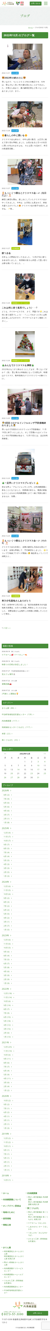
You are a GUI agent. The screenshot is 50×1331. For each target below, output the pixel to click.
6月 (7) (7, 963)
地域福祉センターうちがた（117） (17, 727)
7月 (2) (7, 906)
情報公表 (7, 1224)
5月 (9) (7, 1074)
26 (5, 777)
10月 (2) (7, 1100)
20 (12, 773)
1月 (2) (7, 1090)
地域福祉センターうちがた (20, 303)
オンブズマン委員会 (12, 1205)
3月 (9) (7, 975)
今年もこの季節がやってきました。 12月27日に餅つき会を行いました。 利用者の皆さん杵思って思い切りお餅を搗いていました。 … (24, 260)
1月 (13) (7, 1037)
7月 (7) (7, 1066)
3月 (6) (7, 1082)
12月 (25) (8, 1047)
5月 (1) (7, 1158)
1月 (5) (7, 929)
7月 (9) (7, 799)
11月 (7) (7, 836)
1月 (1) (7, 1170)
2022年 (5, 988)
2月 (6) (7, 1033)
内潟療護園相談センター (13, 1286)
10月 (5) (7, 947)
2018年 (5, 1175)
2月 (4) (7, 1086)
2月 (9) (7, 979)
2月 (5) (7, 872)
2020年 (5, 1096)
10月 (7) (7, 840)
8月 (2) (7, 795)
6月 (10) (7, 1017)
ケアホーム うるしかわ (37, 1223)
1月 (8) (7, 822)
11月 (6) (7, 944)
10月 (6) (7, 894)
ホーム (30, 27)
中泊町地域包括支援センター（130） (17, 714)
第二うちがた (33, 1208)
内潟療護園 (15, 248)
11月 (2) (7, 1142)
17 (38, 769)
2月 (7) (7, 926)
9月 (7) (7, 844)
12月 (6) (7, 886)
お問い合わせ (35, 3)
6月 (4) (7, 856)
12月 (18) (8, 993)
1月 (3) (7, 876)
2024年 (5, 881)
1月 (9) (7, 983)
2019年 (5, 1133)
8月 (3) (7, 902)
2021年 (5, 1042)
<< (5, 753)
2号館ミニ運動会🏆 (10, 693)
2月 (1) (7, 818)
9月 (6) (7, 951)
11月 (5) (7, 890)
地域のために (9, 1212)
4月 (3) (7, 864)
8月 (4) (7, 955)
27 (12, 777)
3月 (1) (7, 921)
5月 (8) (7, 967)
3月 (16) (7, 1029)
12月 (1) (7, 1180)
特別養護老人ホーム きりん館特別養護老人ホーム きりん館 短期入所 (14, 1255)
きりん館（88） (8, 708)
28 (18, 777)
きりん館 (15, 73)
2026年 (5, 790)
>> (45, 753)
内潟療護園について (12, 1199)
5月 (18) (7, 1021)
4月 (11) (7, 1078)
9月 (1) (7, 1150)
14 (18, 769)
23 (31, 773)
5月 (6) (7, 807)
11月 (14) (8, 997)
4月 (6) (7, 810)
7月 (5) (7, 959)
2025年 (5, 828)
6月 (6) (7, 803)
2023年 (5, 935)
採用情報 (7, 1218)
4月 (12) (7, 1025)
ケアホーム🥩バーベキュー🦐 (14, 654)
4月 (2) (7, 918)
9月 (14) (7, 1005)
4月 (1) (7, 1116)
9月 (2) (7, 898)
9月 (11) (7, 1058)
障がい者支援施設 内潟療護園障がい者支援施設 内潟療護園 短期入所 (38, 1200)
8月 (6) (7, 1063)
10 (38, 765)
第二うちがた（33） (10, 740)
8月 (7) (7, 1009)
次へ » (7, 628)
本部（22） (7, 733)
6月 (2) (7, 910)
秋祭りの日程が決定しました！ (15, 664)
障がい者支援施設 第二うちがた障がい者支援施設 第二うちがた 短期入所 (38, 1215)
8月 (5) (7, 848)
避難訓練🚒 (7, 684)
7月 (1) (7, 1108)
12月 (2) (7, 1138)
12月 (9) (7, 832)
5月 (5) (7, 860)
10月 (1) (7, 1146)
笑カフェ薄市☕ (8, 674)
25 (45, 773)
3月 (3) (7, 868)
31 (38, 777)
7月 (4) (7, 852)
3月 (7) (7, 814)
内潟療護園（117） (10, 721)
